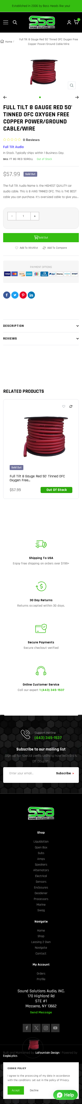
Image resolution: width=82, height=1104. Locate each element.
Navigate (41, 948)
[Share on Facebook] (6, 295)
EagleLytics (10, 1056)
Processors (41, 899)
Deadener (41, 893)
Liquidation (41, 841)
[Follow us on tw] (36, 1028)
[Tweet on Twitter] (15, 295)
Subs (41, 853)
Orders (41, 973)
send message (41, 1012)
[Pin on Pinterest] (23, 295)
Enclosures (41, 887)
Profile (41, 979)
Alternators (41, 870)
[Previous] (5, 97)
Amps (41, 859)
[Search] (14, 22)
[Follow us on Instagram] (46, 1028)
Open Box (41, 847)
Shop (41, 936)
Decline (34, 1090)
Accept (16, 1090)
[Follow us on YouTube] (55, 1028)
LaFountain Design (48, 1053)
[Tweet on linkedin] (31, 295)
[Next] (77, 97)
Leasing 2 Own (41, 942)
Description (13, 326)
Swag (41, 910)
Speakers (41, 864)
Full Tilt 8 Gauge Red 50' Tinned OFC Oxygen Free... (37, 478)
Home (8, 42)
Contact (41, 953)
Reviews (10, 338)
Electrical (41, 876)
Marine (41, 904)
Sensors (41, 882)
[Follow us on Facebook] (27, 1028)
